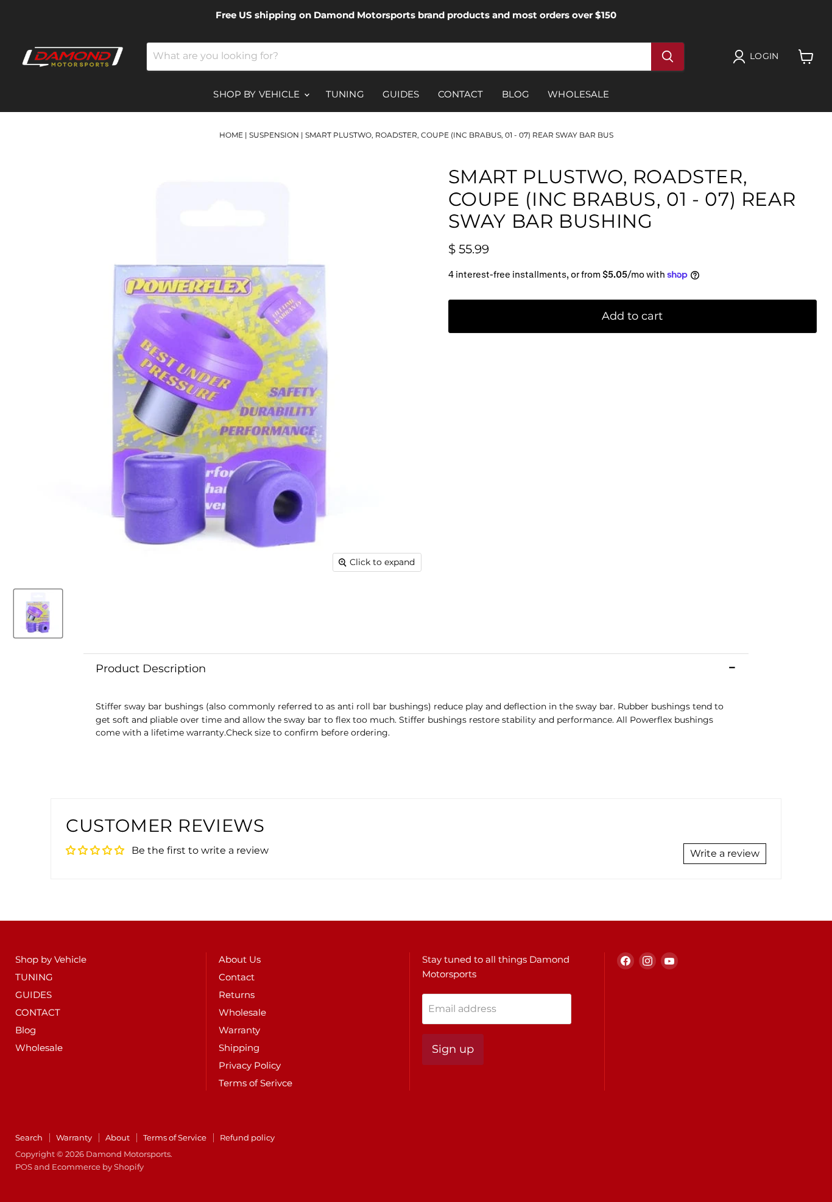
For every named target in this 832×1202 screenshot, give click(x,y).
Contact (237, 977)
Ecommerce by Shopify (98, 1167)
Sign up (453, 1049)
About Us (240, 959)
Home (231, 134)
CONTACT (461, 94)
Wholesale (578, 94)
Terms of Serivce (255, 1083)
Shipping (239, 1047)
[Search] (667, 57)
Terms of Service (174, 1137)
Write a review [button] (725, 853)
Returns (237, 994)
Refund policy (247, 1137)
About (117, 1137)
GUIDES (401, 94)
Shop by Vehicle (257, 94)
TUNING (345, 94)
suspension (274, 134)
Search (29, 1137)
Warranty (239, 1030)
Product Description (151, 668)
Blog (516, 94)
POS (23, 1167)
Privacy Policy (250, 1065)
